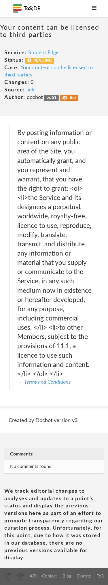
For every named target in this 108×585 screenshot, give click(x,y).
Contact (49, 576)
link (30, 90)
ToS (100, 576)
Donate (84, 576)
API (33, 576)
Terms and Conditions (47, 382)
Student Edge (43, 52)
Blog (66, 576)
